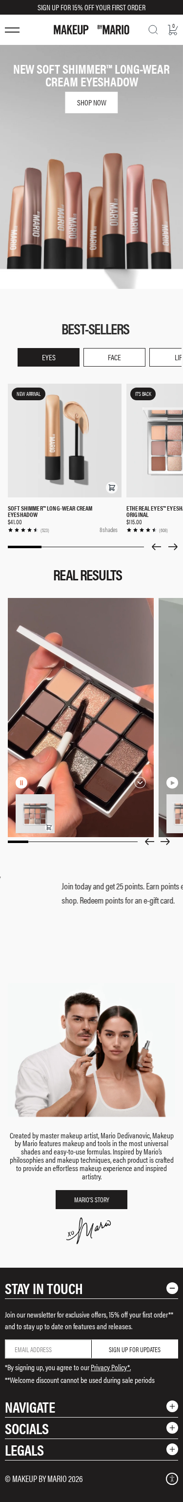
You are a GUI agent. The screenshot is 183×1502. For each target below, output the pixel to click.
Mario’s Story (91, 1199)
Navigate (30, 1406)
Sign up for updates (135, 1349)
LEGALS (24, 1449)
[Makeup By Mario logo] (91, 30)
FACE (114, 357)
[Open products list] (140, 782)
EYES (49, 357)
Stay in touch (44, 1287)
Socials (27, 1428)
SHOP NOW (91, 102)
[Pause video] (21, 782)
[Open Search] (153, 30)
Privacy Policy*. (111, 1367)
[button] (112, 488)
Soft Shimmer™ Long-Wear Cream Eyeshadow (50, 511)
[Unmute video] (37, 782)
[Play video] (172, 782)
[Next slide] (173, 547)
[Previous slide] (156, 547)
